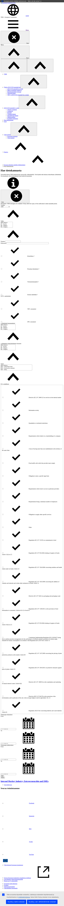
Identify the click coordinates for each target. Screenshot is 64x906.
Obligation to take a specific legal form (39, 476)
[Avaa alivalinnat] (33, 81)
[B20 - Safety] (16, 369)
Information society (34, 410)
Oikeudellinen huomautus (11, 888)
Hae (2, 775)
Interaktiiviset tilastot (12, 115)
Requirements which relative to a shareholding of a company (44, 436)
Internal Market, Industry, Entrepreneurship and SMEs (24, 781)
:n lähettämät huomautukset (8, 323)
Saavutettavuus (8, 784)
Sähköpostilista (11, 117)
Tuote (2, 364)
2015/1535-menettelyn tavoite (15, 89)
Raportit (9, 112)
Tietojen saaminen (12, 109)
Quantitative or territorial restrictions (38, 423)
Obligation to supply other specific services (40, 514)
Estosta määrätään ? (32, 294)
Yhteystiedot (7, 134)
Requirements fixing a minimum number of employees (43, 501)
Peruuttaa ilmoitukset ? (33, 269)
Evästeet (6, 885)
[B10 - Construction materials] (16, 368)
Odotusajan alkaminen (6, 714)
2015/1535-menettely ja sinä (11, 108)
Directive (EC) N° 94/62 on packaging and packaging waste (44, 596)
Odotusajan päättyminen (7, 745)
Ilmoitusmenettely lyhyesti (14, 92)
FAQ (5, 121)
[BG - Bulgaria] (7, 227)
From (2, 716)
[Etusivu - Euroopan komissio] (8, 3)
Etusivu (6, 152)
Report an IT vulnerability (11, 881)
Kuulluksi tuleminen (12, 118)
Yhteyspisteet (10, 138)
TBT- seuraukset (31, 309)
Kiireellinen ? (30, 256)
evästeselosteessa (24, 897)
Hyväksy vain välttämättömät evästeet (42, 902)
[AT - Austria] (7, 224)
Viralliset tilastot (11, 114)
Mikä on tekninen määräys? (14, 90)
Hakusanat (3, 243)
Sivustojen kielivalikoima (10, 883)
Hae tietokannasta (8, 120)
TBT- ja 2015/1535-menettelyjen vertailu (18, 95)
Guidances (10, 111)
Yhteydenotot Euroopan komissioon (13, 865)
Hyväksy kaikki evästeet (16, 902)
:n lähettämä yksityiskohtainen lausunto (11, 343)
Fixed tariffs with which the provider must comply (42, 463)
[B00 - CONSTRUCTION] (16, 367)
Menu (27, 30)
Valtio (2, 221)
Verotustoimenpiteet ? (33, 282)
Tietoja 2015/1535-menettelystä (12, 87)
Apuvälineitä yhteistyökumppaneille (13, 879)
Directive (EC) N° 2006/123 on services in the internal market (45, 397)
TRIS (5, 74)
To (1, 730)
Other (30, 527)
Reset (2, 777)
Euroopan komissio (12, 136)
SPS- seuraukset (31, 322)
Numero (3, 241)
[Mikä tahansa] (7, 222)
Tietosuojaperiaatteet (9, 886)
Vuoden (3, 205)
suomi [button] (27, 15)
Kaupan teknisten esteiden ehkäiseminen (14, 165)
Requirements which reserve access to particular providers (44, 489)
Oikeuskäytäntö (11, 93)
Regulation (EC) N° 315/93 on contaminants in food (42, 540)
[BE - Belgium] (7, 225)
